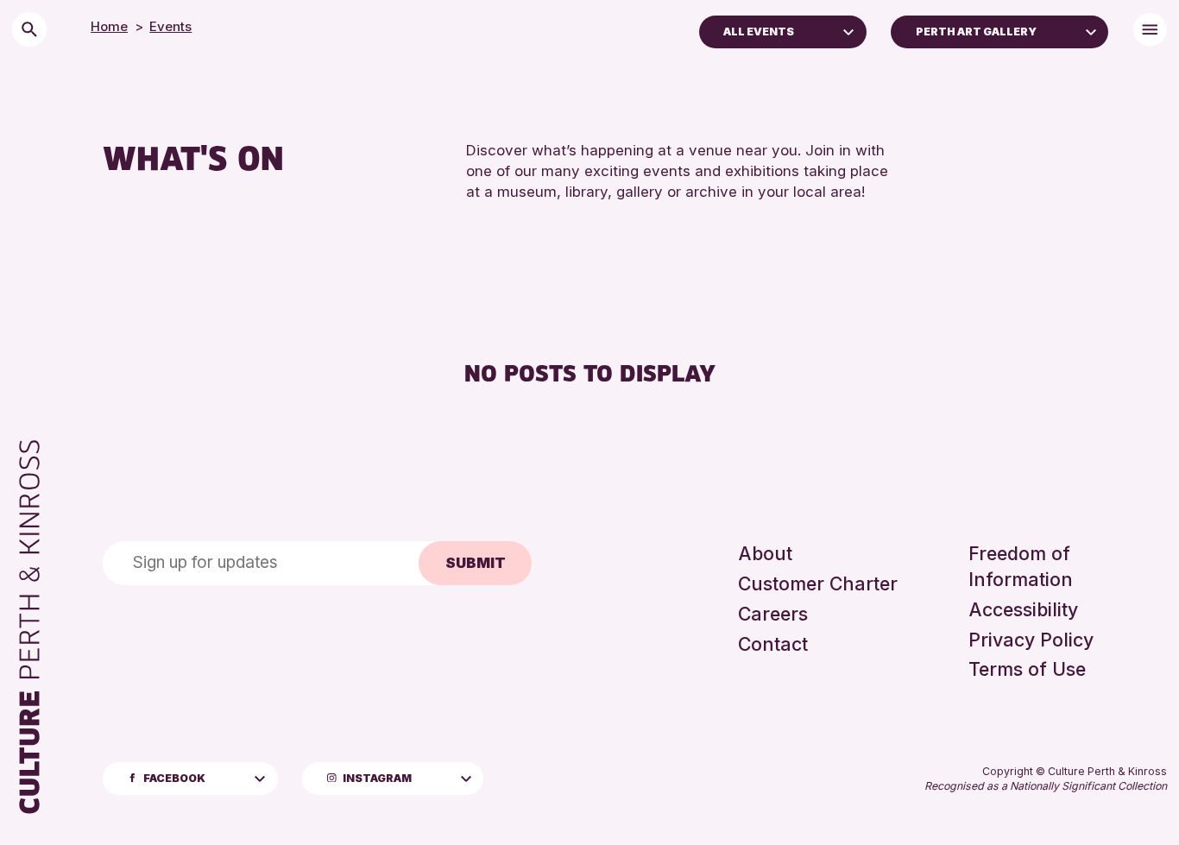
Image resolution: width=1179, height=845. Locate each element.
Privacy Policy (1031, 639)
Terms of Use (1027, 669)
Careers (773, 613)
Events (170, 26)
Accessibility (1023, 609)
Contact (773, 644)
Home (109, 26)
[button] (848, 30)
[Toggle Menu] (1150, 30)
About (765, 553)
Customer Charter (818, 583)
